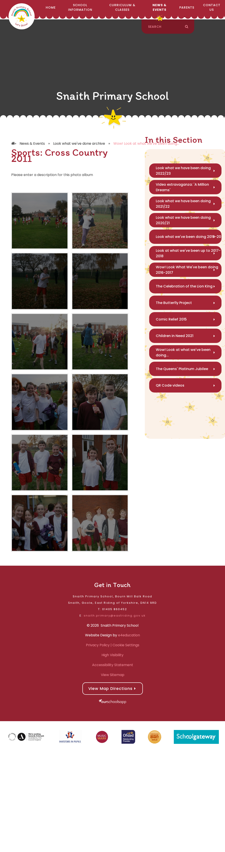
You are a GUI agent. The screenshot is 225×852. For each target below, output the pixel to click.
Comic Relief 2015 (171, 319)
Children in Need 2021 (174, 335)
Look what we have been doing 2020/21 (183, 220)
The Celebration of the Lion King (184, 286)
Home (13, 137)
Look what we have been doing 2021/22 (183, 203)
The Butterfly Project (174, 302)
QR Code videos (170, 385)
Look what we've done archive (79, 143)
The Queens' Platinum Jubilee (182, 368)
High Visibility (112, 655)
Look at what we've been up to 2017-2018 (188, 253)
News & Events (32, 143)
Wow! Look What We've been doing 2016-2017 (187, 270)
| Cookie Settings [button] (124, 645)
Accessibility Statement (112, 664)
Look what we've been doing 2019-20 (188, 236)
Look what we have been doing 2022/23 (183, 170)
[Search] (186, 27)
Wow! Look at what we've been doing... (183, 352)
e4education (129, 635)
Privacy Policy (98, 645)
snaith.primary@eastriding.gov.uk (115, 615)
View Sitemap (112, 674)
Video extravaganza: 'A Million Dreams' (182, 187)
